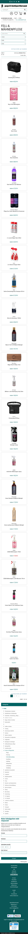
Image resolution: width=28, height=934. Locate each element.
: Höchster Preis (19, 53)
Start (15, 18)
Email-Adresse (4, 850)
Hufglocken (7, 739)
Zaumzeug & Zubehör (9, 730)
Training (6, 728)
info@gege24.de (15, 908)
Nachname (3, 838)
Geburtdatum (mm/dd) (5, 844)
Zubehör (6, 813)
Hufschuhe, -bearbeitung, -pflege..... (12, 715)
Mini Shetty (7, 791)
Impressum (14, 871)
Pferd (20, 18)
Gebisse (6, 733)
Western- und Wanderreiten (10, 783)
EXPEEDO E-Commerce (12, 933)
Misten (6, 802)
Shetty (6, 789)
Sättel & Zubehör (8, 735)
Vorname (3, 833)
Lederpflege (8, 765)
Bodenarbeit (7, 722)
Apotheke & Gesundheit (10, 770)
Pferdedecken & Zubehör (10, 711)
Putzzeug (8, 754)
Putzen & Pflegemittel (8, 19)
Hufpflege (8, 761)
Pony (6, 781)
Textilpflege (8, 767)
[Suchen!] (25, 10)
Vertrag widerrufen (14, 874)
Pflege (7, 752)
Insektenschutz (8, 748)
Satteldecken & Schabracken (11, 713)
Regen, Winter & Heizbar (10, 720)
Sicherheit (7, 772)
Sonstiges (7, 811)
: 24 (22, 55)
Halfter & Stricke (8, 726)
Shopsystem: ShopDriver (4, 933)
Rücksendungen (14, 867)
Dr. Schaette (7, 798)
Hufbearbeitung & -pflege (10, 744)
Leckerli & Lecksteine (9, 800)
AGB (14, 869)
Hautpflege (8, 759)
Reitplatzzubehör (8, 776)
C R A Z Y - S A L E (8, 717)
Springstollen (7, 746)
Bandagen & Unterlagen (10, 741)
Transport (7, 807)
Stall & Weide (7, 809)
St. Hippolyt (7, 796)
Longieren (7, 774)
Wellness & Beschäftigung (10, 785)
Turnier (6, 778)
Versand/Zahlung (14, 865)
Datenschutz (14, 872)
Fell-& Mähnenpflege (10, 757)
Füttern (6, 804)
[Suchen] (24, 33)
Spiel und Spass (8, 787)
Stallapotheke (9, 763)
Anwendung (7, 794)
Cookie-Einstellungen (14, 887)
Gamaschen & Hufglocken (10, 737)
